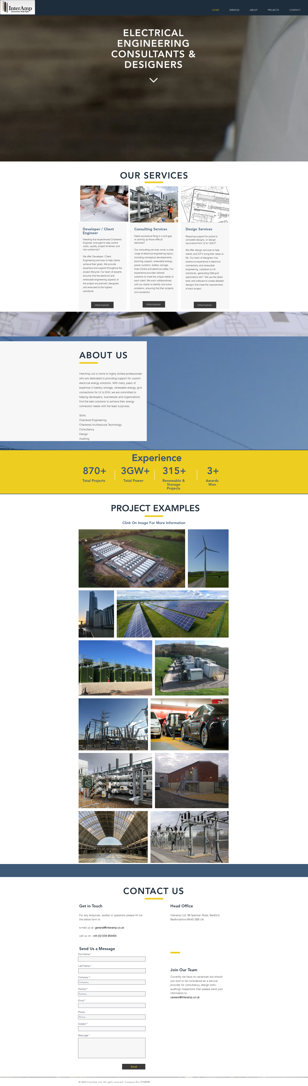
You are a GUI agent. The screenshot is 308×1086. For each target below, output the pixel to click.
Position (82, 989)
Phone (81, 1012)
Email (81, 1000)
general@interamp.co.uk (109, 927)
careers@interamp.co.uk (185, 997)
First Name (84, 954)
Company (83, 977)
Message (83, 1035)
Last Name (84, 966)
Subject (82, 1024)
